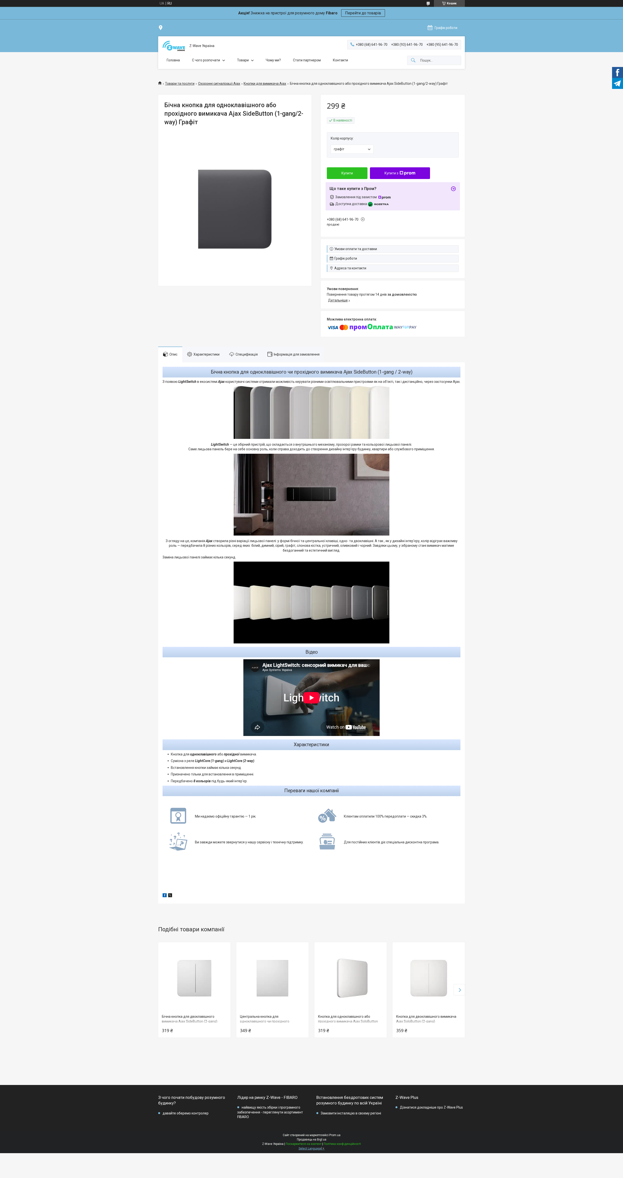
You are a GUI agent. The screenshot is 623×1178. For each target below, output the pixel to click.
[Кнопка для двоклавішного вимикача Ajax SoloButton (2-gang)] (428, 978)
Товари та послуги (179, 83)
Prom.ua (334, 1135)
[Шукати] (413, 60)
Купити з (391, 173)
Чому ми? (273, 60)
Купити (347, 173)
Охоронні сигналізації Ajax (219, 83)
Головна (173, 60)
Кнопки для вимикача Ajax (265, 83)
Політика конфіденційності (342, 1144)
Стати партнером (307, 60)
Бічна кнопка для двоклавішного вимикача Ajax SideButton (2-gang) (189, 1019)
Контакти (340, 60)
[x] (170, 896)
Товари (243, 60)
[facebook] (165, 896)
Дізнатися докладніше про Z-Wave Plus (431, 1107)
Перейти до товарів (363, 13)
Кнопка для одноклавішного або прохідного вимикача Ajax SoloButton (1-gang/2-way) (348, 1021)
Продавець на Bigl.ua (311, 1139)
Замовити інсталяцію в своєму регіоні (351, 1113)
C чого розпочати (206, 60)
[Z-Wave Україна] (174, 46)
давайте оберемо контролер (186, 1113)
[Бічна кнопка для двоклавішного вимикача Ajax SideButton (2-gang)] (194, 978)
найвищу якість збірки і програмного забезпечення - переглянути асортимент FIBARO (270, 1112)
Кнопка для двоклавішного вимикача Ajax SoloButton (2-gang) (426, 1019)
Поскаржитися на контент (303, 1144)
